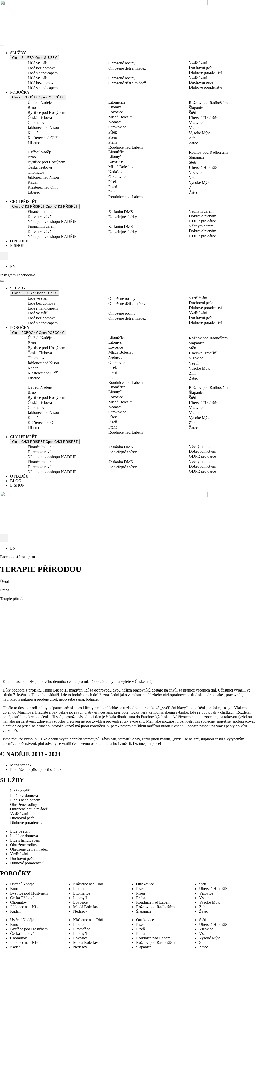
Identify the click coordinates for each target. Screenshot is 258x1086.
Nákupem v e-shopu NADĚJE (52, 221)
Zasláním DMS (120, 212)
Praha (112, 142)
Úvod (4, 581)
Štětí (192, 113)
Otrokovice (117, 127)
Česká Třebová (40, 117)
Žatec (193, 143)
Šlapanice (196, 108)
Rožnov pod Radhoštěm (208, 103)
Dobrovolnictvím (202, 216)
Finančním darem (41, 211)
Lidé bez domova (41, 68)
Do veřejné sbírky (122, 217)
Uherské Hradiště (203, 118)
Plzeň (112, 137)
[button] (4, 256)
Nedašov (115, 122)
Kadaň (33, 132)
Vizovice (196, 123)
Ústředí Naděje (40, 102)
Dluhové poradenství (205, 72)
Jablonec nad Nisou (43, 127)
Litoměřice (116, 102)
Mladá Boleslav (120, 117)
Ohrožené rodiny (121, 63)
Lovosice (115, 112)
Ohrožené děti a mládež (127, 68)
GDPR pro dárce (202, 221)
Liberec (34, 143)
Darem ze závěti (40, 216)
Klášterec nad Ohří (43, 138)
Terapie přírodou (13, 599)
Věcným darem (201, 211)
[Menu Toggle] (2, 45)
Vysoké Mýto (199, 133)
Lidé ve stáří (37, 63)
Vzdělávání (198, 62)
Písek (112, 132)
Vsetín (194, 128)
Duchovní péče (201, 67)
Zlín (192, 138)
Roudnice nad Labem (125, 147)
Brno (32, 107)
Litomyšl (115, 107)
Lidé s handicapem (43, 73)
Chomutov (36, 122)
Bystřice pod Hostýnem (46, 112)
